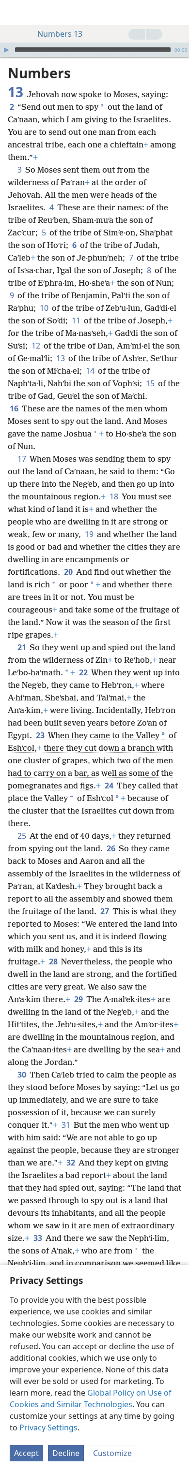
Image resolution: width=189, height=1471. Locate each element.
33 (38, 1238)
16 (15, 408)
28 (54, 961)
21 (22, 647)
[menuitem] (14, 12)
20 (69, 572)
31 (67, 1125)
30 (22, 1074)
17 (22, 458)
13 (61, 358)
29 (79, 999)
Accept (26, 1453)
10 (45, 308)
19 (90, 534)
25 (22, 835)
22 (84, 672)
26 (112, 848)
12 (37, 345)
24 (110, 785)
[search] (177, 12)
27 (105, 911)
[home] (14, 12)
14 (91, 370)
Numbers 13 (59, 34)
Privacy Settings (48, 1427)
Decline (65, 1453)
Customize (112, 1453)
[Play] (6, 50)
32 (71, 1162)
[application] (94, 50)
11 (77, 320)
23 (41, 735)
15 (151, 383)
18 (115, 496)
